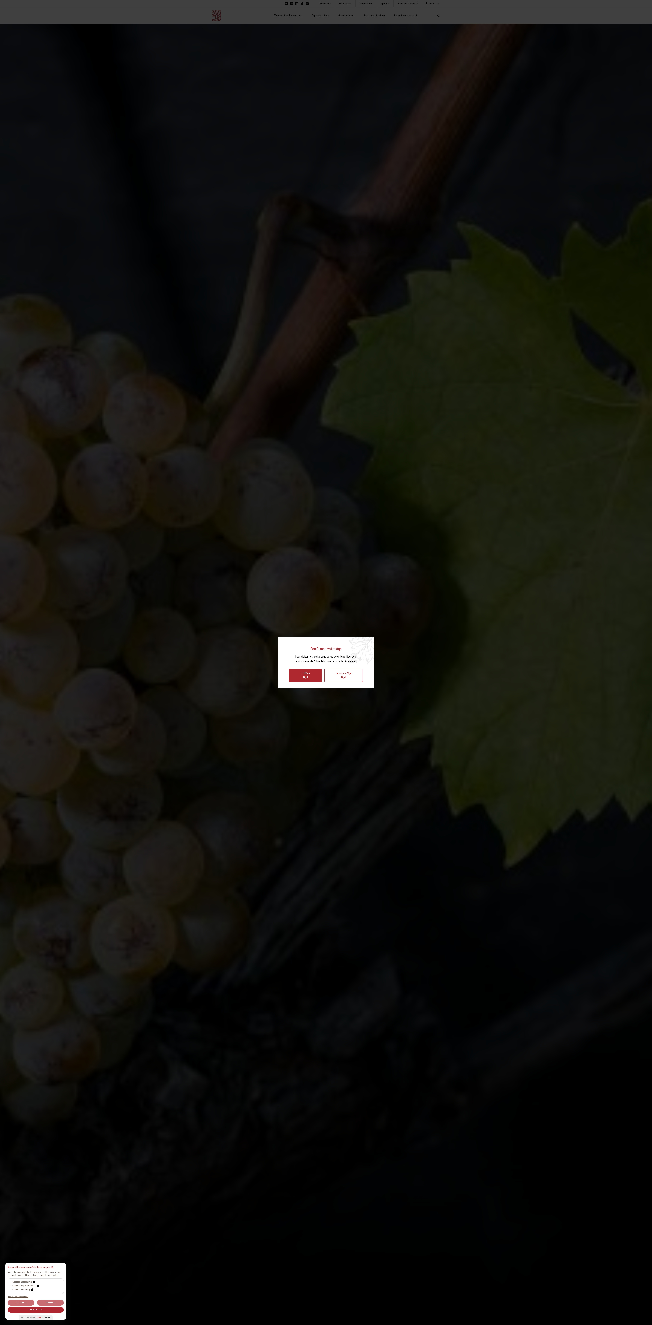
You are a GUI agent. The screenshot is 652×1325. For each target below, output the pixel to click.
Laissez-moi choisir (36, 1310)
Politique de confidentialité (18, 1297)
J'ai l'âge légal (305, 675)
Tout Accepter (21, 1302)
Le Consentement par (35, 1317)
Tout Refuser (50, 1302)
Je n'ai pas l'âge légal (343, 675)
